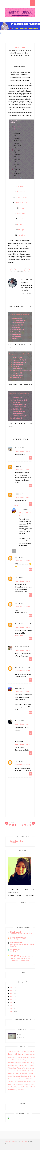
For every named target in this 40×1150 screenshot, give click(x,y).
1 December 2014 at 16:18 (22, 691)
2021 (11, 996)
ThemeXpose (24, 1141)
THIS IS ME (20, 1035)
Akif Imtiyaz (21, 224)
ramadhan (16, 1076)
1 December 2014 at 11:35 (22, 650)
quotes (31, 1073)
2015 (11, 1012)
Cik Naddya (21, 235)
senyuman (27, 1084)
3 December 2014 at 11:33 (22, 764)
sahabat (10, 1081)
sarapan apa (22, 1081)
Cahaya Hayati (15, 950)
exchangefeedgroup (14, 1063)
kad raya (35, 1068)
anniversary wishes (31, 1054)
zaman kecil (20, 1089)
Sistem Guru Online (16, 841)
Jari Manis (20, 186)
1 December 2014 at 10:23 (22, 497)
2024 (11, 990)
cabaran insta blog (19, 1060)
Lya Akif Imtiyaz (22, 647)
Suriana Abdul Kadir (21, 203)
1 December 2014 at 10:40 (22, 606)
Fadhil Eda (20, 219)
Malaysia (30, 1051)
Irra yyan (21, 208)
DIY (25, 1051)
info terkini (17, 1068)
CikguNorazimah (15, 932)
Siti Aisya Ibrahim (21, 197)
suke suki (34, 1084)
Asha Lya (21, 230)
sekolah (20, 1084)
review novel (23, 1079)
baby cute (26, 1057)
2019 (11, 999)
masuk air (11, 1073)
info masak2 (19, 1065)
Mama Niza (21, 213)
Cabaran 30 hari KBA (15, 1051)
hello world (13, 843)
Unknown (19, 557)
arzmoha (19, 466)
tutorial (13, 1087)
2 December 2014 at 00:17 (22, 724)
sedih (9, 1084)
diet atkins (30, 1060)
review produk (32, 1079)
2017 (11, 1006)
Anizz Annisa (26, 279)
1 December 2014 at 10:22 (22, 469)
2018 (11, 1003)
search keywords (32, 1081)
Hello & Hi (13, 951)
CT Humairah (21, 192)
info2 (23, 1068)
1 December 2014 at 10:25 (22, 560)
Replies (16, 505)
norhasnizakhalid (23, 624)
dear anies (20, 448)
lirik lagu (30, 1071)
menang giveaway (22, 1073)
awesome (19, 1057)
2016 (11, 1009)
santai (15, 1081)
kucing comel (21, 1071)
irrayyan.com (14, 955)
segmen (14, 1084)
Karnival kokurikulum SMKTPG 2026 (21, 934)
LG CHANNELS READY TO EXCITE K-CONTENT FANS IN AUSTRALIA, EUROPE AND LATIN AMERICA (21, 958)
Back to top (29, 1147)
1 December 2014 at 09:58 (22, 451)
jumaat (28, 1068)
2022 (11, 993)
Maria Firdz (20, 721)
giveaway (30, 1062)
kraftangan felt (12, 1071)
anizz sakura (20, 47)
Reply (30, 457)
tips (9, 1087)
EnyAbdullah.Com (16, 942)
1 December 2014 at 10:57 (22, 627)
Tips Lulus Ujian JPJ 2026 (18, 939)
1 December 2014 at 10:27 (22, 581)
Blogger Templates (10, 1141)
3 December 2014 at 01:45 (22, 744)
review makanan (13, 1079)
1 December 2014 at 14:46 (22, 670)
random (24, 1076)
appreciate (11, 1057)
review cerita (33, 1076)
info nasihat (29, 1065)
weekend (19, 1087)
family (24, 1063)
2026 (11, 987)
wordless (26, 1087)
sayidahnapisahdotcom (18, 937)
